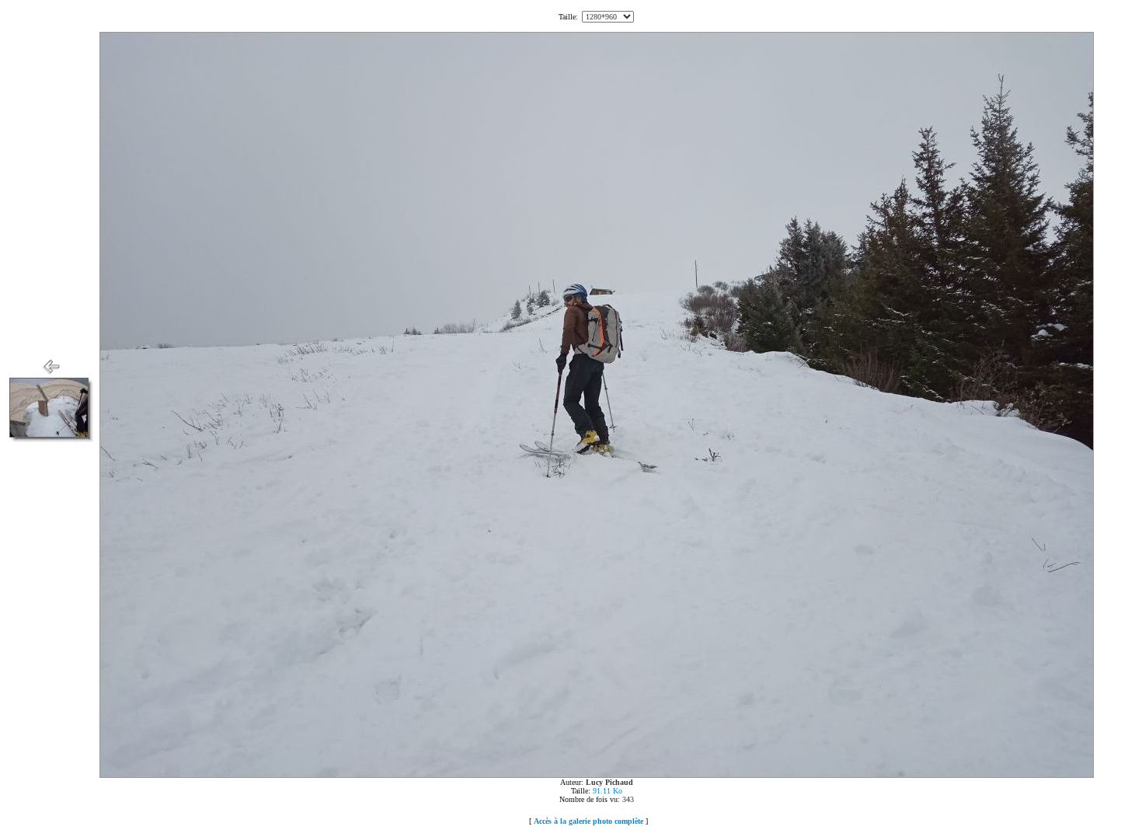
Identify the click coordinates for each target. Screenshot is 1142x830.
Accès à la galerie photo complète (588, 821)
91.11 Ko (607, 790)
